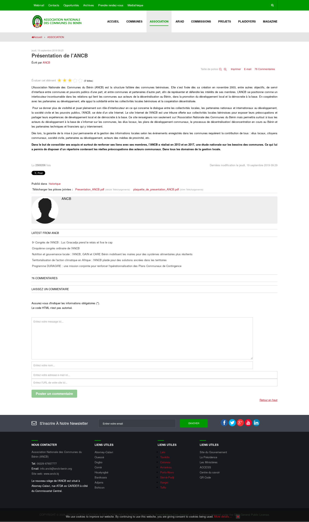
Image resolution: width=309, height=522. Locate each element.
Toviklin (164, 457)
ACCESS (205, 467)
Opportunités (71, 5)
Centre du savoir (210, 472)
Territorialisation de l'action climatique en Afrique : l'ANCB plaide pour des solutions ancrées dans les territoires (99, 260)
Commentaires (265, 69)
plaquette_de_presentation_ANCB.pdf (156, 189)
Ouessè (99, 457)
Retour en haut (268, 400)
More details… (223, 516)
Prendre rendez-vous (110, 5)
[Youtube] (248, 422)
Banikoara (101, 477)
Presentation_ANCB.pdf (90, 189)
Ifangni (164, 482)
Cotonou (165, 462)
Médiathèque (135, 5)
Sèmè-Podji (167, 477)
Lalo (162, 452)
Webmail (39, 5)
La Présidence (208, 457)
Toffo (163, 487)
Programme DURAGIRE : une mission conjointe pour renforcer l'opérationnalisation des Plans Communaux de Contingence (106, 266)
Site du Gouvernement (213, 452)
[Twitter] (232, 422)
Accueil (38, 37)
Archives (88, 5)
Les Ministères (209, 462)
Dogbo (98, 462)
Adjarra (99, 482)
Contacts (53, 5)
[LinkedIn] (256, 422)
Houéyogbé (101, 472)
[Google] (240, 422)
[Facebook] (224, 422)
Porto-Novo (167, 472)
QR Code (205, 477)
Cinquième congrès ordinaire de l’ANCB (56, 248)
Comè (98, 467)
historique (55, 184)
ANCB (46, 62)
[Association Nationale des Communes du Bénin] (57, 21)
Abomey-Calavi (104, 452)
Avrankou (166, 467)
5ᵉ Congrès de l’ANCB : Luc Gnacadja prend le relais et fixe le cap (72, 242)
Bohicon (99, 487)
